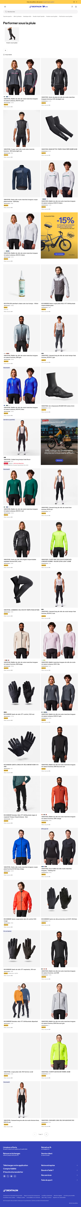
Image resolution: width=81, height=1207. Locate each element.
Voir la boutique (59, 254)
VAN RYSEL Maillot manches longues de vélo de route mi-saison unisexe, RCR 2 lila (58, 663)
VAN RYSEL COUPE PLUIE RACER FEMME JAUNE (55, 1072)
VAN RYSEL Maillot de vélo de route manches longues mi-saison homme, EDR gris (21, 356)
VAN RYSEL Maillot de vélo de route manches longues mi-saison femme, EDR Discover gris (58, 1022)
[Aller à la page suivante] (46, 1134)
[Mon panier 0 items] (76, 7)
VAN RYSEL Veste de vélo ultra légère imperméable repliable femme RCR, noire (20, 560)
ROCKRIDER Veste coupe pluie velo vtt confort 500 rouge (20, 920)
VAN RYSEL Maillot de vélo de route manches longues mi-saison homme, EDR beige (21, 663)
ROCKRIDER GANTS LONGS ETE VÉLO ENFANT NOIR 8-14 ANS (21, 765)
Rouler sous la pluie (11, 42)
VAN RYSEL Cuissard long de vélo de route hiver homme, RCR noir (56, 508)
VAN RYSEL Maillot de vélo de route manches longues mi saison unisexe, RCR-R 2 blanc (58, 202)
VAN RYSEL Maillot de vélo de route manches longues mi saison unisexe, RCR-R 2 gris (21, 99)
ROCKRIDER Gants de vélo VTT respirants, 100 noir (20, 969)
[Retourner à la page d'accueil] (38, 7)
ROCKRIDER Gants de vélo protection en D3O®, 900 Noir (59, 919)
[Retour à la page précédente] (35, 1134)
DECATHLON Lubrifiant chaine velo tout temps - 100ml (21, 303)
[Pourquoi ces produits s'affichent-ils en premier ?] (4, 54)
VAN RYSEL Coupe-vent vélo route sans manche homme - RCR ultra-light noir (19, 150)
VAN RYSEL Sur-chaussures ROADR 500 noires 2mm (57, 406)
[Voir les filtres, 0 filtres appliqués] (5, 50)
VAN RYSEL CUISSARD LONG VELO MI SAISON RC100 (57, 1120)
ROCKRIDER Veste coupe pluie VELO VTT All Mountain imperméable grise (58, 304)
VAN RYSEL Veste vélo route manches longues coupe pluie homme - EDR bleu (21, 200)
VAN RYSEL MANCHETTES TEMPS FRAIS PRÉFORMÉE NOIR (59, 149)
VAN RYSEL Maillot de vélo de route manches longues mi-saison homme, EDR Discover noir (58, 765)
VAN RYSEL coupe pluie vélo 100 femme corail (18, 1072)
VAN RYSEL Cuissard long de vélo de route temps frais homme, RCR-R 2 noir (58, 612)
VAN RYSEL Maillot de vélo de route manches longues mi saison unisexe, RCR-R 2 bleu (21, 408)
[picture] (21, 76)
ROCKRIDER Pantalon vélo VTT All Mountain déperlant (21, 1021)
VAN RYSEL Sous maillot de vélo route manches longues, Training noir (56, 869)
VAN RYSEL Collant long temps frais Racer (17, 459)
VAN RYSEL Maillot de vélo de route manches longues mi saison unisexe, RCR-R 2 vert (21, 510)
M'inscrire (59, 460)
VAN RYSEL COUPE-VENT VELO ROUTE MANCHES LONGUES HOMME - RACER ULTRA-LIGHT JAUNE (56, 560)
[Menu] (5, 7)
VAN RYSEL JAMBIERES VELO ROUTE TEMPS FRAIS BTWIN (21, 610)
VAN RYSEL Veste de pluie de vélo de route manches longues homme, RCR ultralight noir (58, 98)
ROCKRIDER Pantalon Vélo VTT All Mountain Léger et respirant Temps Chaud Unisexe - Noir (20, 816)
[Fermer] (76, 2)
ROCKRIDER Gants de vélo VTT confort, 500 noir (19, 714)
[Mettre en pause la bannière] (74, 2)
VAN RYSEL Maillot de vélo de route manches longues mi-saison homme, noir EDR (58, 972)
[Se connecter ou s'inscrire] (72, 7)
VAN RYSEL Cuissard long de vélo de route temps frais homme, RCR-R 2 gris (58, 356)
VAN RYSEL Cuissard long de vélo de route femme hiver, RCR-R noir (22, 1121)
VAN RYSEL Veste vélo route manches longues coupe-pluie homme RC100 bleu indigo (21, 868)
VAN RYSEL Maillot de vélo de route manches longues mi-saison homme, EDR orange (58, 817)
